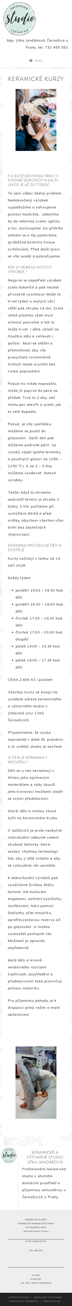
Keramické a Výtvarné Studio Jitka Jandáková (36, 19)
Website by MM (52, 1301)
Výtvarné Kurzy (36, 1227)
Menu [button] (39, 61)
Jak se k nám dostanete (36, 1283)
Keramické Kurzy (36, 1219)
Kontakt (36, 1279)
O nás (36, 1275)
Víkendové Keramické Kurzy (36, 1223)
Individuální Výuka (36, 1231)
